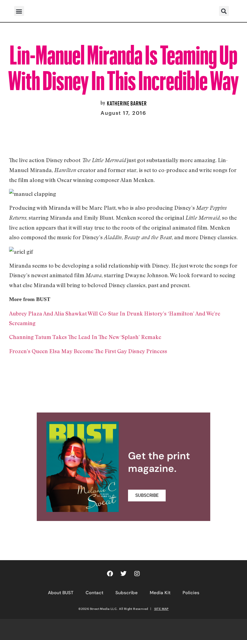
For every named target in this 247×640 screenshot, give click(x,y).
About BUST (60, 593)
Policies (191, 593)
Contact (94, 593)
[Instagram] (137, 574)
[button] (19, 11)
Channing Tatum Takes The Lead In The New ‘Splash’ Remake (85, 337)
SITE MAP (161, 608)
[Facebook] (110, 574)
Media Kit (160, 593)
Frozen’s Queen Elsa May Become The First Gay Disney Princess (88, 351)
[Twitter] (123, 574)
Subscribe (126, 593)
